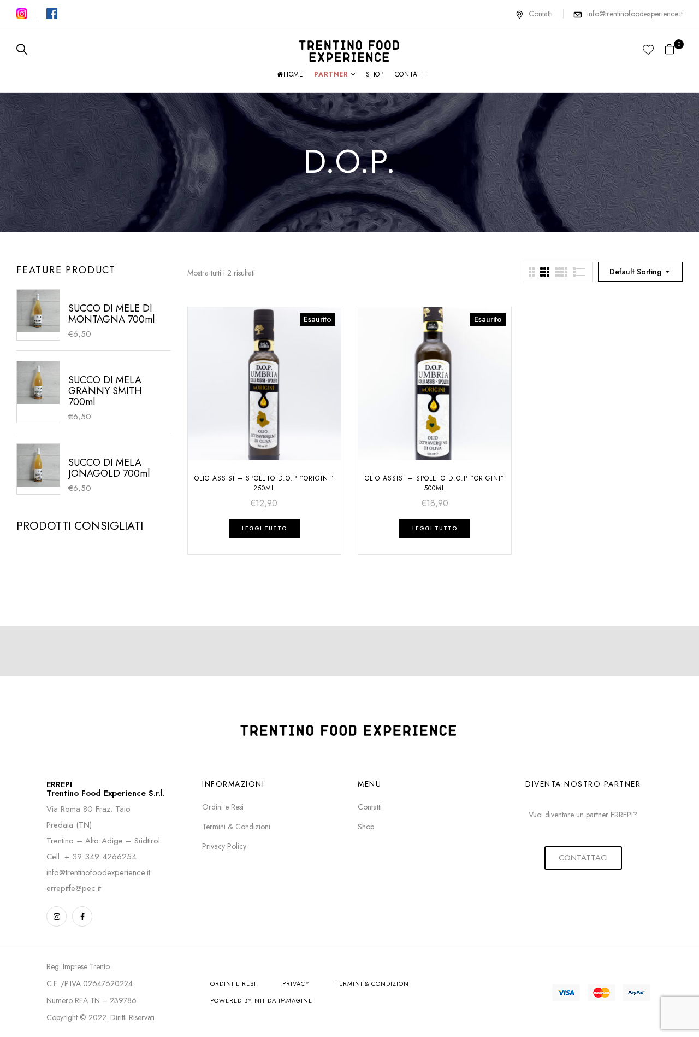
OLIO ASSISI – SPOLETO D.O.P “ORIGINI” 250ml (264, 483)
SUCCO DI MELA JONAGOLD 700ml (109, 468)
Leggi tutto (264, 528)
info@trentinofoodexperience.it (635, 13)
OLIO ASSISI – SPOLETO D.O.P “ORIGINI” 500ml (435, 483)
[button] (674, 50)
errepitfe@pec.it (73, 888)
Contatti (541, 13)
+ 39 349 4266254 (100, 857)
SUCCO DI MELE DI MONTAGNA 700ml (111, 313)
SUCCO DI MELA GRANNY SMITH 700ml (105, 391)
